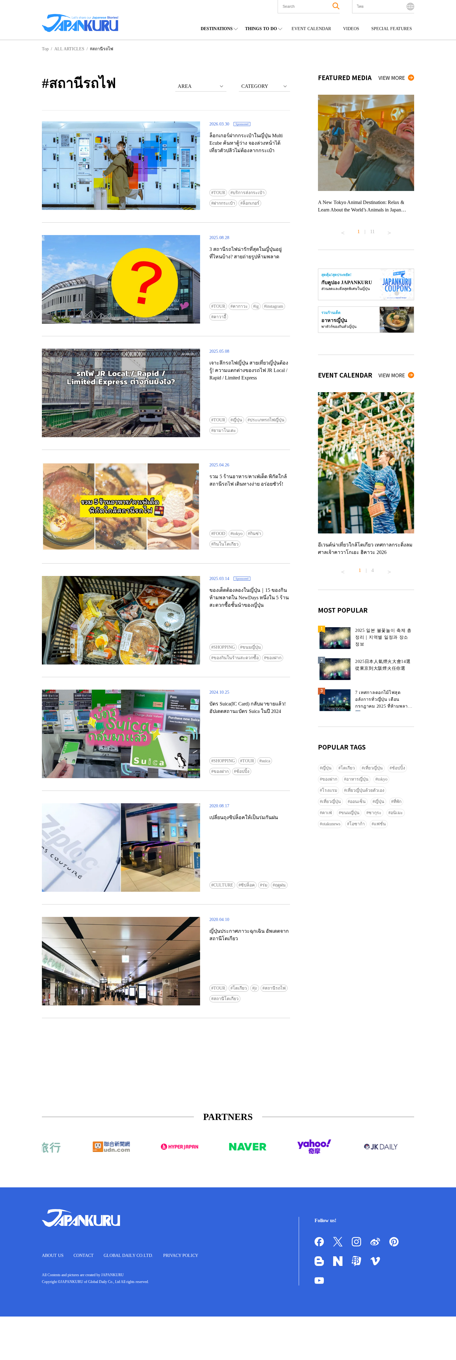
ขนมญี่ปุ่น (251, 647)
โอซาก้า (357, 824)
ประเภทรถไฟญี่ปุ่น (267, 420)
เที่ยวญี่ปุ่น (373, 768)
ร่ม (264, 885)
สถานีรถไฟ (275, 988)
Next (389, 230)
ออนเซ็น (358, 801)
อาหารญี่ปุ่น (357, 779)
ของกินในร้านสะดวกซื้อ (236, 657)
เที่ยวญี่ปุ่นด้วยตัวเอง (365, 790)
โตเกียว (240, 988)
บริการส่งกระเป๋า (249, 192)
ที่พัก (397, 801)
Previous (343, 230)
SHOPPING (224, 647)
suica (266, 761)
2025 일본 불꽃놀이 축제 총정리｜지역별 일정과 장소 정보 (383, 637)
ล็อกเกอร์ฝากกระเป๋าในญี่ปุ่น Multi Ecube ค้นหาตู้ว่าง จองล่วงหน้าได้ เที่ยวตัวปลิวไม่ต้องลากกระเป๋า (246, 143)
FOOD (219, 533)
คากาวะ (240, 306)
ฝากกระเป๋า (224, 203)
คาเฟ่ (327, 812)
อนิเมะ (397, 812)
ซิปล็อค (248, 885)
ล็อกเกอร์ (251, 203)
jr (255, 988)
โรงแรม (329, 790)
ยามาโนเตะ (224, 430)
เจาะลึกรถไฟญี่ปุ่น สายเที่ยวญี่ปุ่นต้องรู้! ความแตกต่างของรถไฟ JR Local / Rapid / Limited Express (248, 370)
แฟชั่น (380, 824)
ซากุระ (375, 812)
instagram (274, 306)
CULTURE (223, 885)
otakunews (331, 824)
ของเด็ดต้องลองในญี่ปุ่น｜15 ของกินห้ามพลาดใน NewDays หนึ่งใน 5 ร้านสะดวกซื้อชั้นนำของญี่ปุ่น (249, 597)
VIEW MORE (391, 77)
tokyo (238, 533)
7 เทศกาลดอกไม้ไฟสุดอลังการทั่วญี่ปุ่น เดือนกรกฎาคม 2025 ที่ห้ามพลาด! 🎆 (384, 700)
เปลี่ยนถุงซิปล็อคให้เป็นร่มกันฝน (243, 817)
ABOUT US (53, 1255)
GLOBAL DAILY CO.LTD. (128, 1255)
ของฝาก (273, 657)
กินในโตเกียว (226, 544)
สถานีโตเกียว (226, 998)
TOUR (219, 192)
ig (257, 306)
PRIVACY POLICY (180, 1255)
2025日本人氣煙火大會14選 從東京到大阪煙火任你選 (383, 665)
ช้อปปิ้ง (242, 771)
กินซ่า (255, 533)
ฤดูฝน (280, 885)
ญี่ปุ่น (237, 420)
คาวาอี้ (219, 317)
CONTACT (84, 1255)
